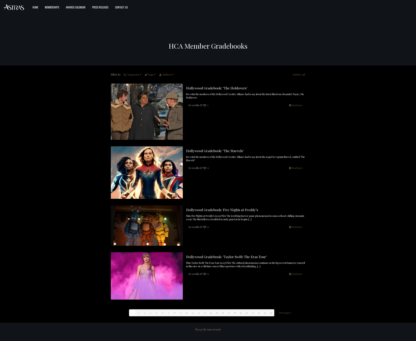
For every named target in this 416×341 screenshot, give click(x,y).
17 (229, 312)
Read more (297, 105)
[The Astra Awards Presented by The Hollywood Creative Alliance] (13, 7)
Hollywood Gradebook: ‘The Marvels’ (215, 150)
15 (217, 312)
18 (235, 312)
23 (265, 312)
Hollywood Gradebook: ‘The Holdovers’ (216, 88)
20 (247, 312)
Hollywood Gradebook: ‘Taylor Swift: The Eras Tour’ (226, 256)
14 (211, 312)
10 (186, 312)
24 (271, 312)
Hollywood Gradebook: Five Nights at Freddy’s (222, 209)
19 (241, 312)
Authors (167, 74)
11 (193, 312)
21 (253, 312)
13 (205, 312)
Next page (284, 312)
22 (259, 312)
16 (223, 312)
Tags (150, 74)
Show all (300, 74)
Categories (132, 74)
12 (199, 312)
